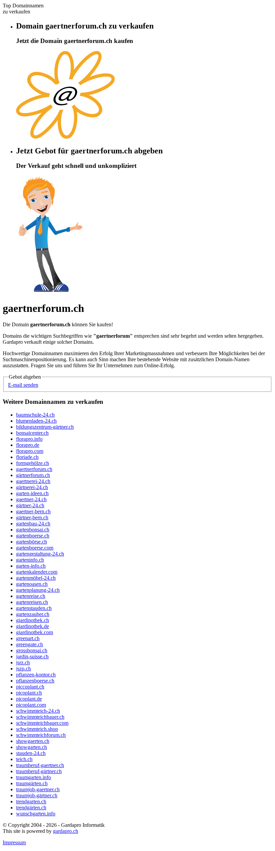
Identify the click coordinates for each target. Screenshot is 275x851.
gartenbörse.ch (31, 542)
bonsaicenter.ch (32, 433)
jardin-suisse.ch (32, 656)
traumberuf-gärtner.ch (39, 771)
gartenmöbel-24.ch (36, 578)
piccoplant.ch (30, 687)
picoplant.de (29, 699)
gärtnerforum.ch (33, 475)
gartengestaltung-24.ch (40, 554)
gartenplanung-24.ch (38, 590)
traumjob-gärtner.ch (36, 795)
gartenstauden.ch (34, 608)
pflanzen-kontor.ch (36, 674)
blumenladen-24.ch (36, 421)
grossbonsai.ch (31, 650)
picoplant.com (31, 705)
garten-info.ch (31, 566)
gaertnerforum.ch (34, 469)
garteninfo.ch (30, 560)
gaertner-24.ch (31, 499)
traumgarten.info (33, 777)
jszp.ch (23, 668)
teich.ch (24, 759)
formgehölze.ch (32, 463)
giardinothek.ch (32, 620)
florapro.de (27, 445)
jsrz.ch (23, 662)
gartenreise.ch (30, 596)
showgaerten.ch (32, 741)
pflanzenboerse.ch (35, 680)
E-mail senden (23, 385)
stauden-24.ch (31, 753)
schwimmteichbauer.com (42, 723)
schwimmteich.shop (37, 729)
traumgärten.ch (32, 783)
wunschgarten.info (35, 813)
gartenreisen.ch (32, 602)
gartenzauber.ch (32, 614)
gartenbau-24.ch (33, 523)
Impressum (14, 842)
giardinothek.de (32, 626)
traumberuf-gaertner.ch (40, 765)
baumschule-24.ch (35, 415)
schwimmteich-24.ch (38, 711)
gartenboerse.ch (32, 535)
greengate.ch (29, 644)
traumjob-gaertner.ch (38, 789)
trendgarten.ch (31, 801)
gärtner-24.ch (30, 505)
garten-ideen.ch (32, 493)
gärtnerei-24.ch (32, 487)
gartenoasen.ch (32, 584)
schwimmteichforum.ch (41, 735)
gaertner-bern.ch (33, 511)
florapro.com (29, 451)
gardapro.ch (65, 831)
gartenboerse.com (34, 548)
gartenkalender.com (36, 572)
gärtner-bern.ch (32, 517)
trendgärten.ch (31, 807)
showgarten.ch (31, 747)
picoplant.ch (29, 693)
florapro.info (29, 439)
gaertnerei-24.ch (33, 481)
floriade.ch (27, 457)
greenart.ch (28, 638)
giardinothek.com (34, 632)
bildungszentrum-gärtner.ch (45, 427)
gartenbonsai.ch (32, 529)
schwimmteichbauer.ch (40, 717)
